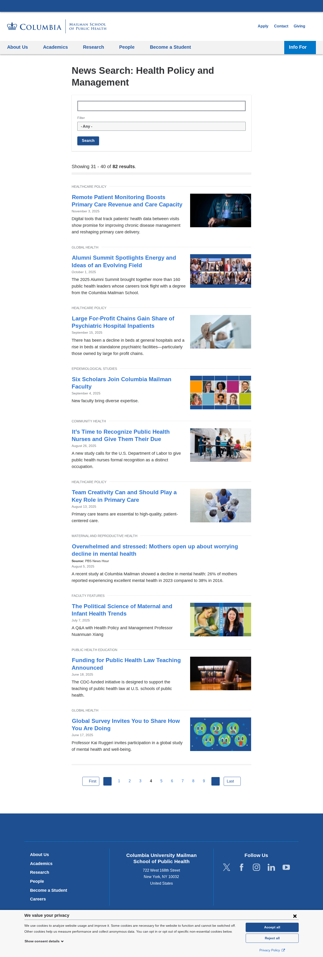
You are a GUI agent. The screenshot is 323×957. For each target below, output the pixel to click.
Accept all (272, 927)
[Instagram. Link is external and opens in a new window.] (256, 867)
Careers (38, 899)
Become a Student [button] (170, 47)
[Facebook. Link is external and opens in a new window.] (241, 867)
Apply (263, 26)
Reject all (272, 938)
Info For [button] (298, 47)
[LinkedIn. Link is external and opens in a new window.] (271, 867)
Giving (299, 26)
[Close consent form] (295, 916)
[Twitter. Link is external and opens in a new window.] (227, 867)
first (92, 781)
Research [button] (93, 47)
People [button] (127, 47)
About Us (39, 854)
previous (107, 781)
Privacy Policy (270, 950)
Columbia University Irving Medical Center (161, 5)
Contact (281, 26)
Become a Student (48, 890)
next (215, 781)
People (37, 881)
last (230, 781)
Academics (41, 863)
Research (39, 872)
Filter (81, 118)
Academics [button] (55, 47)
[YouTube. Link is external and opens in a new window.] (286, 867)
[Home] (56, 26)
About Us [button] (17, 47)
